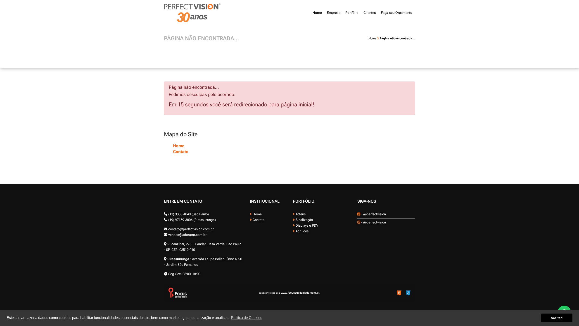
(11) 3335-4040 (179, 214)
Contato (180, 151)
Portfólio (351, 13)
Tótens (300, 214)
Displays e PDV (306, 225)
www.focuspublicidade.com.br (300, 292)
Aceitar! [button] (557, 318)
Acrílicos (301, 231)
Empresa (333, 13)
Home (317, 13)
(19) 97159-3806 (179, 220)
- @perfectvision (373, 214)
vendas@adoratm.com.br (186, 235)
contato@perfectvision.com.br (190, 229)
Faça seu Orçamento (396, 13)
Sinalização (304, 220)
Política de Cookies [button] (246, 318)
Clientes (369, 13)
